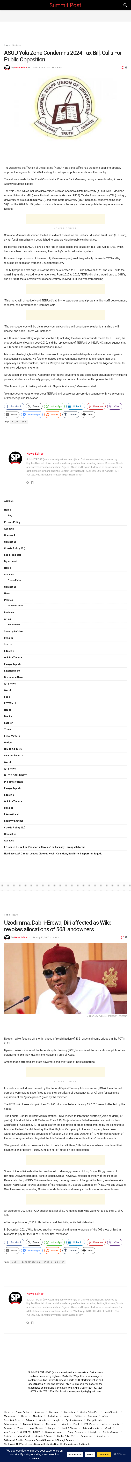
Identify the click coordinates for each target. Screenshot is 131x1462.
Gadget (8, 742)
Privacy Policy (12, 522)
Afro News (10, 683)
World (7, 690)
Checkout (9, 535)
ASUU (15, 422)
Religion (8, 638)
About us (9, 528)
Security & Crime (13, 631)
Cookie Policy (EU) (14, 548)
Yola (24, 422)
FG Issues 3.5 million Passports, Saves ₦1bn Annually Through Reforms (44, 847)
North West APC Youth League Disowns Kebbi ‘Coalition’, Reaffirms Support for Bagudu (53, 853)
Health (7, 710)
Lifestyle (9, 651)
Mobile (8, 716)
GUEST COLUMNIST (15, 775)
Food (7, 696)
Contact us (10, 541)
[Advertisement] (65, 15)
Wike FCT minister (54, 1262)
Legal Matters (12, 736)
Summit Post (65, 5)
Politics (8, 600)
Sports (8, 644)
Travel (7, 729)
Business (16, 45)
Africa (7, 619)
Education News (15, 605)
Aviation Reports (13, 755)
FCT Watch (10, 703)
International (14, 624)
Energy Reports (12, 664)
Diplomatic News (13, 677)
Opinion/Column (13, 657)
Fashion (8, 723)
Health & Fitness (13, 749)
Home (7, 45)
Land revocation (31, 1262)
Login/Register (12, 554)
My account (10, 561)
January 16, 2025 (40, 67)
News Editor (20, 67)
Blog (10, 515)
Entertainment (12, 670)
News (7, 593)
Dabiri (15, 1262)
